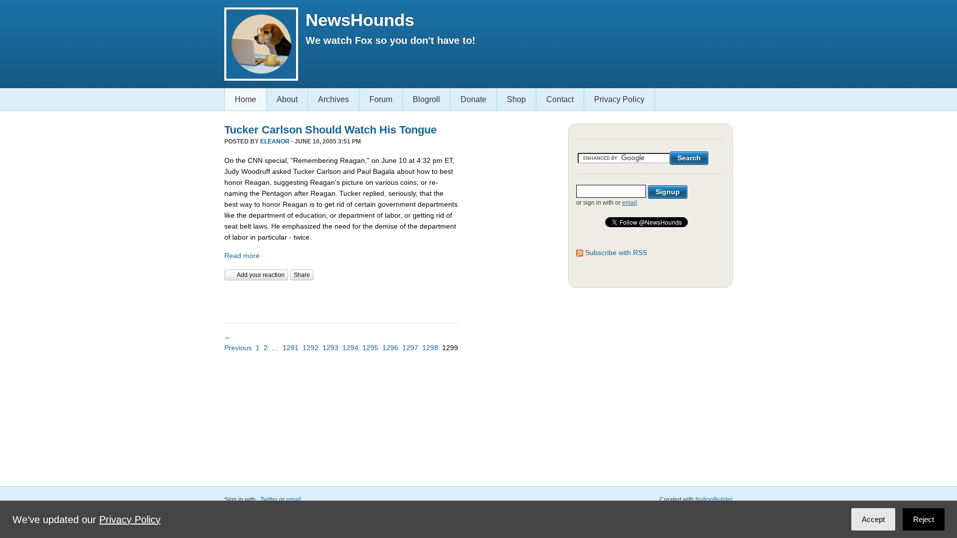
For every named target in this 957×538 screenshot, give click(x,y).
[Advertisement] (341, 300)
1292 (311, 348)
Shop (516, 99)
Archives (333, 99)
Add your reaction (261, 274)
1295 (370, 348)
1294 (350, 348)
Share (302, 274)
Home (245, 99)
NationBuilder (714, 499)
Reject (923, 519)
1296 (390, 348)
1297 (410, 348)
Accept (873, 519)
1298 (430, 348)
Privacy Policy (619, 99)
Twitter (269, 499)
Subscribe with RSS (616, 253)
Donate (473, 99)
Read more (242, 256)
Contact (560, 99)
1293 (330, 348)
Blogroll (426, 99)
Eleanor (275, 141)
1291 (291, 348)
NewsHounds (360, 19)
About (287, 99)
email (629, 202)
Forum (380, 99)
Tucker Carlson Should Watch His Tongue (330, 130)
